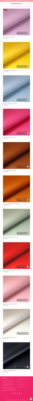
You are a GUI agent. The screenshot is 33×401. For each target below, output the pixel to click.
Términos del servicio (10, 400)
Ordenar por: (12, 6)
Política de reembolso (17, 399)
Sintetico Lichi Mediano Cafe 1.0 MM (9, 170)
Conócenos (19, 380)
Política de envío (16, 400)
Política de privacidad (24, 399)
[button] (2, 4)
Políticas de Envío (20, 384)
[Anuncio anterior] (2, 1)
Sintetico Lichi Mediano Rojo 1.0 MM (9, 270)
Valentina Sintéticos (10, 399)
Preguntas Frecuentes (21, 382)
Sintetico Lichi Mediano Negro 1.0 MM (9, 370)
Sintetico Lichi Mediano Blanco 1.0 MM (10, 337)
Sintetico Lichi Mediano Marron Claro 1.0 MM (11, 203)
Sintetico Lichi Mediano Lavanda (9, 37)
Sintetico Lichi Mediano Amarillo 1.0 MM (10, 70)
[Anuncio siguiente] (31, 1)
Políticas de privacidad (21, 378)
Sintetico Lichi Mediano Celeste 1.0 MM (10, 103)
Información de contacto (23, 400)
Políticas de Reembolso (21, 386)
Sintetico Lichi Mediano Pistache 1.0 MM (10, 237)
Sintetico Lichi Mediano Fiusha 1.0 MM (9, 137)
